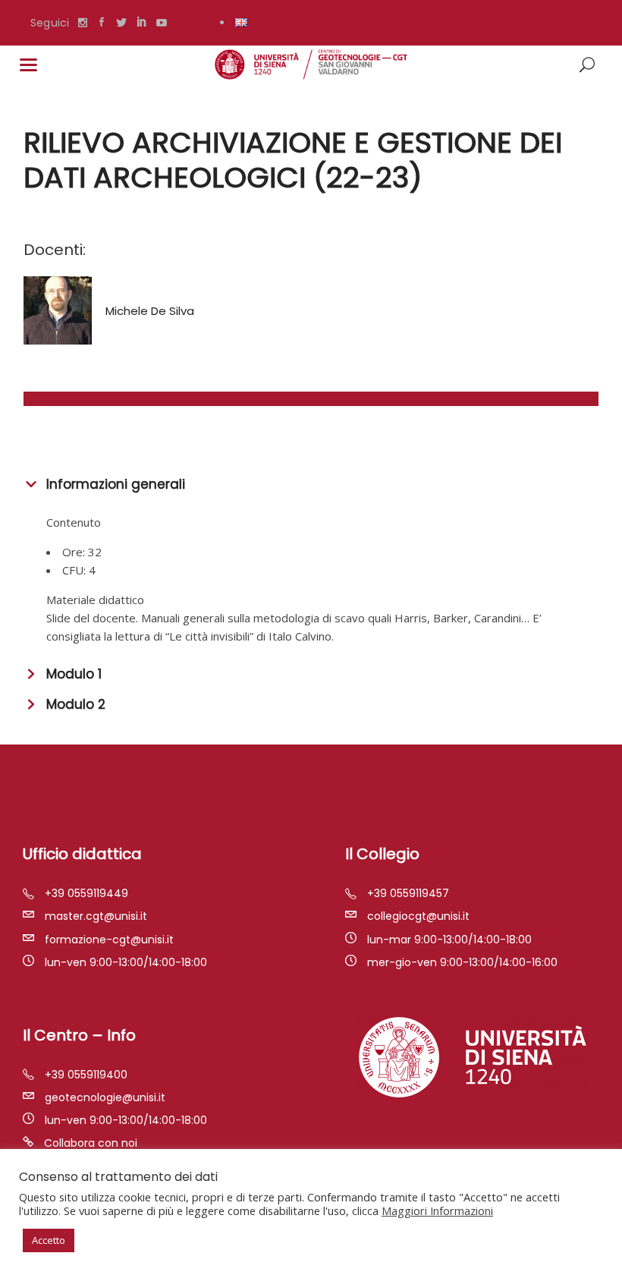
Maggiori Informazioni (437, 1210)
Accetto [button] (48, 1240)
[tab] (311, 483)
